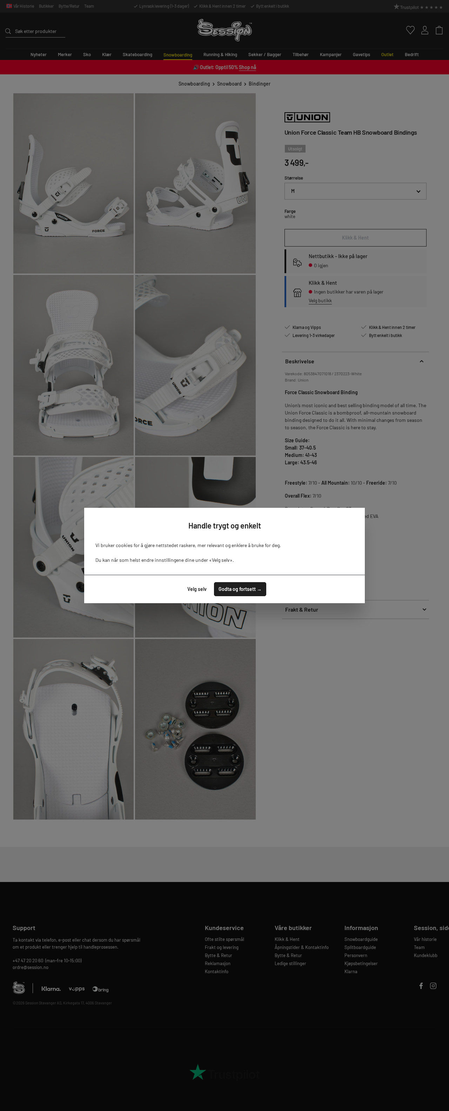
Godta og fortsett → (240, 589)
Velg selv (197, 589)
